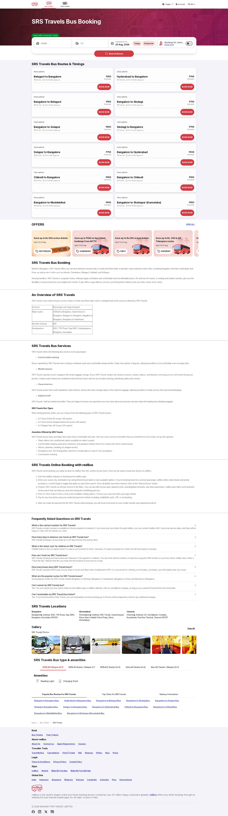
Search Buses (116, 53)
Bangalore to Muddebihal (49, 202)
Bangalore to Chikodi (130, 177)
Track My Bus (38, 753)
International (126, 780)
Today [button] (137, 43)
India (34, 780)
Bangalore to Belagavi (47, 101)
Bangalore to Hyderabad (132, 152)
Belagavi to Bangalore (47, 76)
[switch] (189, 43)
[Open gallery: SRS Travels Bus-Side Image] (106, 645)
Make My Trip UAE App (81, 771)
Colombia (104, 780)
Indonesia (43, 780)
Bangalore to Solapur (47, 127)
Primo (115, 753)
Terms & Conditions (41, 762)
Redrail (45, 771)
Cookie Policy (75, 762)
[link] (51, 243)
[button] (52, 43)
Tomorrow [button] (148, 43)
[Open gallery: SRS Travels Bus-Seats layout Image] (166, 645)
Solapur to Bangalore (47, 152)
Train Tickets (52, 735)
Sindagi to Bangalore (130, 127)
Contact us (48, 744)
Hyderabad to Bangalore (132, 76)
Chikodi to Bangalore (47, 177)
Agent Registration (66, 744)
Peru (114, 780)
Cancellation (53, 753)
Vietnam (80, 780)
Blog (107, 753)
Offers (99, 753)
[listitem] (36, 233)
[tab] (53, 667)
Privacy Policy (59, 762)
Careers (82, 744)
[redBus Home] (35, 4)
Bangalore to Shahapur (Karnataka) (139, 202)
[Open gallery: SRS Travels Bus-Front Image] (46, 645)
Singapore (56, 780)
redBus (35, 771)
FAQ (80, 753)
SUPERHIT (166, 251)
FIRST (123, 251)
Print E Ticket (68, 753)
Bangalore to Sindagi (130, 101)
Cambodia (92, 780)
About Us (36, 744)
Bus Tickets (37, 735)
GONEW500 (85, 251)
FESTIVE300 (45, 251)
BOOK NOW (104, 87)
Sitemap (89, 753)
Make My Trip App (59, 771)
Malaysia (68, 780)
